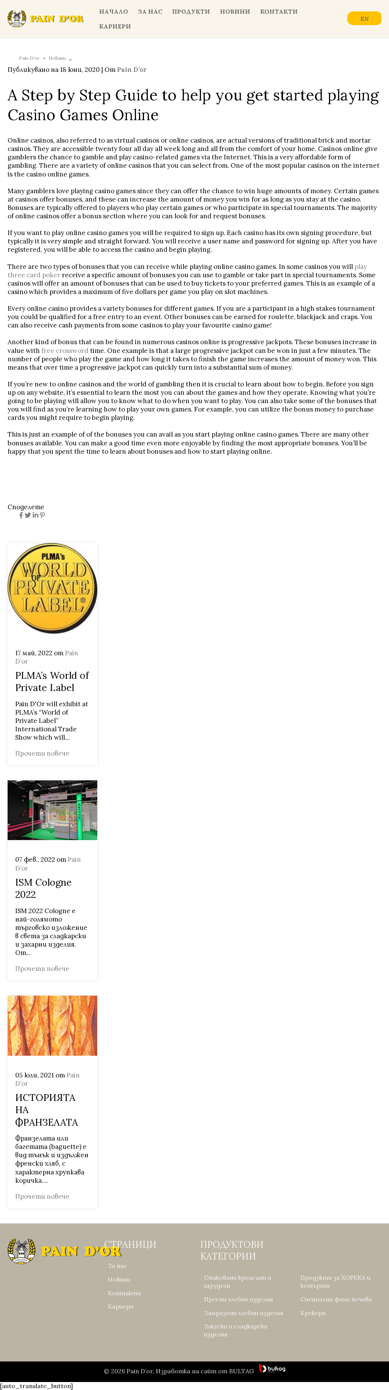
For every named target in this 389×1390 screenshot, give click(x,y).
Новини (235, 11)
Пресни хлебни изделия (238, 1299)
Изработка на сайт (186, 1371)
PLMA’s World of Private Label (52, 681)
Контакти (279, 11)
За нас (150, 11)
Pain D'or (29, 58)
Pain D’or (132, 69)
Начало (113, 11)
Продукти (191, 11)
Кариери (115, 26)
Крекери (313, 1313)
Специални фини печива (336, 1299)
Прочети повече (42, 753)
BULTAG (241, 1371)
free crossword (65, 350)
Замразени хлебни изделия (243, 1313)
